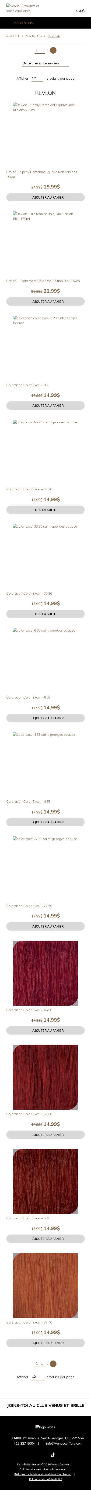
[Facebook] (23, 1457)
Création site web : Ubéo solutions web (43, 1469)
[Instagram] (38, 1457)
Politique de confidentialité (45, 1479)
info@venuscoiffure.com (64, 1443)
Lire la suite (45, 510)
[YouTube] (68, 1457)
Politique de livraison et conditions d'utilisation (42, 1474)
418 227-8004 (23, 23)
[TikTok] (53, 1457)
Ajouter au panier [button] (48, 197)
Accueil (13, 36)
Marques (34, 36)
